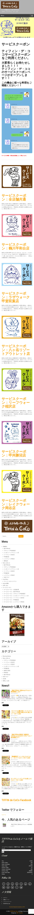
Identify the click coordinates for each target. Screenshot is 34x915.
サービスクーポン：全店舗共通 (14, 197)
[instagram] (3, 887)
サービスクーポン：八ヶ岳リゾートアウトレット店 (16, 350)
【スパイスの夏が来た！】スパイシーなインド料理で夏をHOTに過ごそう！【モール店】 (21, 712)
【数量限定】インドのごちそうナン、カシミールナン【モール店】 (21, 757)
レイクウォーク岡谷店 (9, 558)
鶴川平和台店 (7, 548)
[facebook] (3, 883)
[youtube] (25, 883)
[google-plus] (29, 883)
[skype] (12, 887)
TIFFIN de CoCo (14, 911)
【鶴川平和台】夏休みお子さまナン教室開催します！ (21, 691)
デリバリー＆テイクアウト (10, 581)
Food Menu (5, 579)
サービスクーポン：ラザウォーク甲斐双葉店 (16, 297)
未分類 (4, 678)
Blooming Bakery (7, 656)
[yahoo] (16, 887)
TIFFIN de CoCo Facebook (16, 800)
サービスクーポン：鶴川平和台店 (15, 246)
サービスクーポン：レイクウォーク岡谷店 (16, 504)
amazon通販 (6, 583)
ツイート (4, 814)
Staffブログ (6, 577)
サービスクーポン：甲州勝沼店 (14, 453)
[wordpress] (8, 887)
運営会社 (6, 560)
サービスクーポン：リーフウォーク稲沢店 (16, 403)
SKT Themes (19, 913)
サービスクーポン (7, 587)
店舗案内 (5, 546)
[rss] (21, 883)
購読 (3, 851)
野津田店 (6, 672)
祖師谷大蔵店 (7, 670)
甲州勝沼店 (6, 556)
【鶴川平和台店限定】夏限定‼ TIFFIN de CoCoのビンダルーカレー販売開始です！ (21, 736)
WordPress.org (6, 903)
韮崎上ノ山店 (6, 680)
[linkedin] (12, 883)
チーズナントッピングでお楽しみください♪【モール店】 (21, 779)
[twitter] (8, 883)
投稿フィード (6, 899)
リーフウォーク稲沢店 (9, 554)
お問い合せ (5, 585)
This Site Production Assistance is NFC (17, 906)
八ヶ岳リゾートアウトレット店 (11, 552)
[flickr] (21, 887)
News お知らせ (6, 563)
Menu (2, 15)
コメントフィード (7, 901)
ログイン (5, 897)
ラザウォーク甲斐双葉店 (10, 550)
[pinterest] (16, 883)
